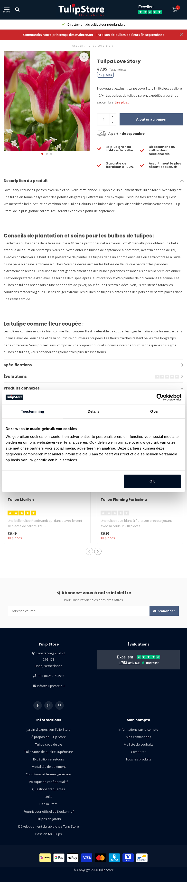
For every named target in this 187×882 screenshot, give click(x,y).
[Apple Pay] (73, 857)
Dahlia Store (48, 804)
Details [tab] (94, 411)
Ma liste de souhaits (138, 744)
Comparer (138, 751)
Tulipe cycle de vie (48, 744)
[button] (42, 154)
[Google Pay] (59, 857)
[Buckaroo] (128, 857)
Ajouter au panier (151, 119)
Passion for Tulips (48, 834)
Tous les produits (138, 759)
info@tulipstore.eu (51, 686)
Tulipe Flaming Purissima (124, 499)
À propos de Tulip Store (48, 737)
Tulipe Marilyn (21, 499)
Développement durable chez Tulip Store (48, 826)
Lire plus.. (122, 102)
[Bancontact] (142, 857)
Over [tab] (154, 411)
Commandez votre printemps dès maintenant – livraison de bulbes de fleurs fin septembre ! (93, 34)
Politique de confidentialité (48, 781)
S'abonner (166, 611)
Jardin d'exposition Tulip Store (49, 729)
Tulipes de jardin (48, 819)
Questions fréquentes (48, 789)
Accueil (77, 45)
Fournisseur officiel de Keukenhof (49, 811)
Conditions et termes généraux (49, 774)
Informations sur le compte (138, 729)
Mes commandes (138, 737)
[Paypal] (114, 857)
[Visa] (87, 857)
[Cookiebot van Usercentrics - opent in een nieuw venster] (160, 397)
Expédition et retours (48, 759)
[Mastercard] (100, 857)
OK (152, 481)
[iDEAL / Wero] (45, 857)
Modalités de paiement (49, 766)
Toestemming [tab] (32, 411)
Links (48, 796)
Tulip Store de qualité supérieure (48, 751)
